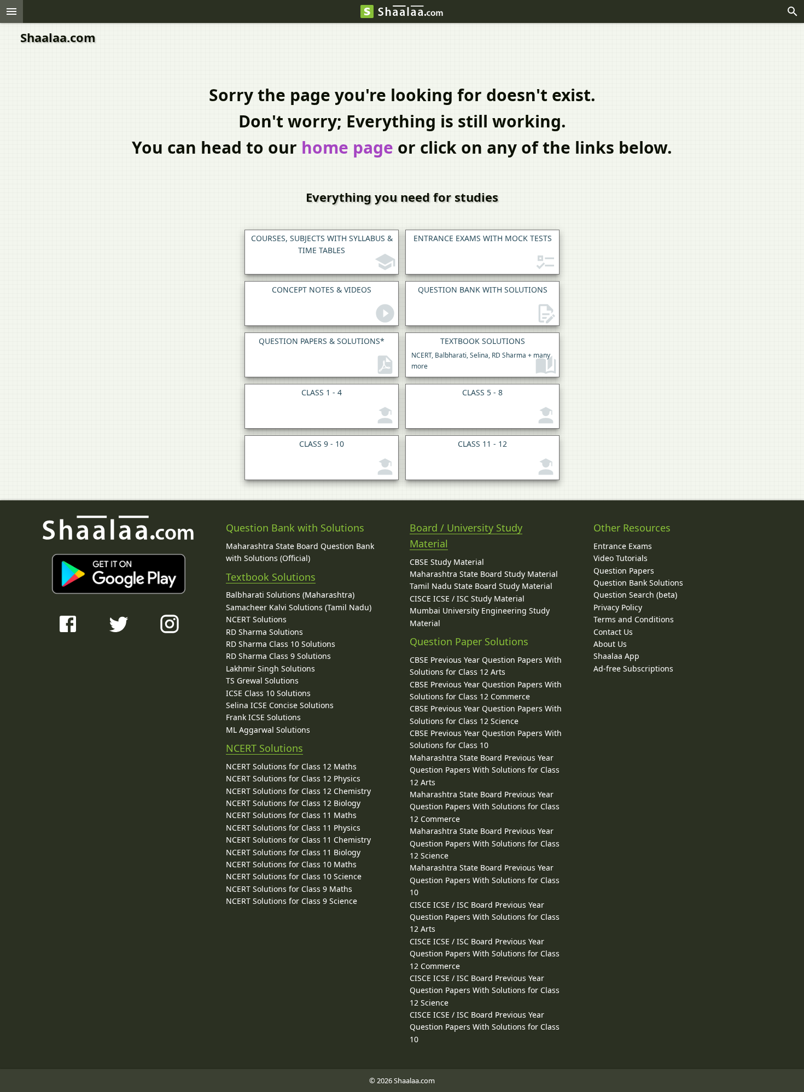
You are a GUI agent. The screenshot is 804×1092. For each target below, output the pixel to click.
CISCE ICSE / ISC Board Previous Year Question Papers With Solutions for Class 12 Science (485, 990)
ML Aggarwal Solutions (268, 730)
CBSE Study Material (447, 562)
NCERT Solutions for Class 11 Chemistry (298, 839)
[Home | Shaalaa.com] (367, 11)
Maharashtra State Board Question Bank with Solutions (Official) (300, 552)
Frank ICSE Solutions (263, 717)
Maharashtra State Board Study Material (484, 574)
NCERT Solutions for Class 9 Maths (289, 889)
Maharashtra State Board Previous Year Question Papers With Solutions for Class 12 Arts (485, 769)
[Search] (792, 11)
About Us (610, 644)
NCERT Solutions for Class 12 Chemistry (298, 791)
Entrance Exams (622, 546)
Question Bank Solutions (638, 582)
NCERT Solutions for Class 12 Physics (293, 778)
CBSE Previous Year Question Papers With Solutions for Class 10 (486, 739)
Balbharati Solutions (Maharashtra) (290, 594)
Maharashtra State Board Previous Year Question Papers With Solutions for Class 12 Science (485, 843)
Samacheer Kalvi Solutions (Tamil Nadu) (298, 607)
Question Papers (623, 570)
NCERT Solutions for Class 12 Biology (293, 803)
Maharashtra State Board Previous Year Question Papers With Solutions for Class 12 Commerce (485, 806)
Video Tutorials (620, 558)
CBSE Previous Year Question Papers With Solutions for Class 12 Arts (486, 666)
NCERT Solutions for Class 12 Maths (291, 766)
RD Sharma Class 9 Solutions (278, 656)
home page (347, 147)
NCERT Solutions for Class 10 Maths (291, 864)
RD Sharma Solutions (264, 632)
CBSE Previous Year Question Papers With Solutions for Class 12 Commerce (486, 690)
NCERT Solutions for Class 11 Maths (291, 815)
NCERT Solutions (256, 619)
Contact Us (613, 632)
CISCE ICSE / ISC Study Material (467, 598)
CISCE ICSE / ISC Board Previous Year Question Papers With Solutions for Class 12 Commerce (485, 953)
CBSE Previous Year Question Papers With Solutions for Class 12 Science (486, 714)
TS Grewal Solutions (262, 680)
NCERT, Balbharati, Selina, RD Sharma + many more (480, 353)
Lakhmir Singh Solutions (270, 668)
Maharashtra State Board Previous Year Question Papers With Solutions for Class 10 (485, 879)
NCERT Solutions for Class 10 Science (294, 876)
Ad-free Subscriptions (633, 668)
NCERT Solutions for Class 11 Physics (293, 827)
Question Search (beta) (635, 594)
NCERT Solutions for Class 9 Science (291, 901)
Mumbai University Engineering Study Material (480, 616)
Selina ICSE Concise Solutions (280, 705)
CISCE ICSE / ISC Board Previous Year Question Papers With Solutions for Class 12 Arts (485, 917)
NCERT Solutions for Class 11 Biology (293, 852)
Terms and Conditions (633, 619)
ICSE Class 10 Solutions (268, 693)
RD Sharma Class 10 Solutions (280, 644)
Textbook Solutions (271, 576)
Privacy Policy (617, 607)
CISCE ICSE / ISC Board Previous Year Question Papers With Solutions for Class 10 (485, 1026)
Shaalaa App (616, 656)
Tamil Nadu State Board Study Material (481, 586)
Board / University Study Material (466, 535)
